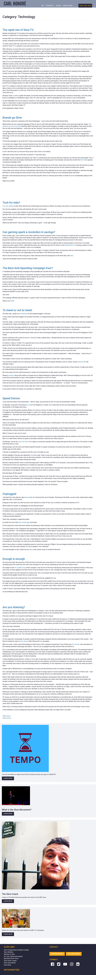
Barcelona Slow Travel (11, 958)
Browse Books (57, 954)
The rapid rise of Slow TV (18, 29)
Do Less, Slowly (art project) (13, 956)
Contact (53, 947)
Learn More (7, 778)
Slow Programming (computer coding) (16, 950)
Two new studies (8, 206)
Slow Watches (8, 952)
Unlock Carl (68, 6)
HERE (12, 301)
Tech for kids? (11, 202)
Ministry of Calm (9, 954)
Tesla (32, 455)
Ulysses (80, 362)
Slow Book (7, 965)
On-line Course (74, 954)
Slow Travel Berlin (10, 963)
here (71, 255)
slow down (23, 641)
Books (58, 6)
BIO (42, 6)
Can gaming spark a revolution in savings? (29, 232)
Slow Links (9, 947)
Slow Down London (10, 961)
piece (31, 549)
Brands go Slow (12, 117)
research (11, 375)
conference (23, 314)
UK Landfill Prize (19, 567)
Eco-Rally (29, 405)
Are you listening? (14, 607)
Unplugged (9, 493)
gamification (70, 245)
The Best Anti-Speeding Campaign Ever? (28, 268)
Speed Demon (11, 398)
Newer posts (7, 718)
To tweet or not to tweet (17, 310)
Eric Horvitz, (76, 644)
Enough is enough (14, 558)
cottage (30, 497)
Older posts (6, 716)
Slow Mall (84, 160)
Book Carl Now (85, 6)
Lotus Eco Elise (23, 442)
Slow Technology (24, 522)
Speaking (49, 6)
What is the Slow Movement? (16, 809)
